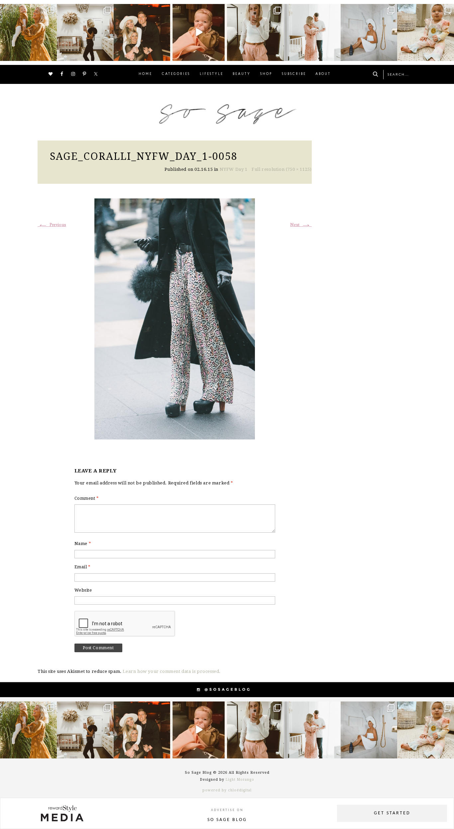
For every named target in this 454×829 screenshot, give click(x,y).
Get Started (392, 813)
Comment (86, 498)
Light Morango (240, 779)
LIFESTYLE (211, 74)
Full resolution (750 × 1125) (282, 169)
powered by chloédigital (227, 790)
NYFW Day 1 (234, 169)
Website (83, 590)
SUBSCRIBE (294, 74)
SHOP (266, 74)
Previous (52, 225)
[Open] (28, 32)
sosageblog (28, 10)
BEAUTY (242, 74)
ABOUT (323, 74)
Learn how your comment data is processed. (172, 671)
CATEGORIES (176, 74)
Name (82, 543)
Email (82, 566)
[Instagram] (51, 54)
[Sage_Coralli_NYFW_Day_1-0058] (174, 318)
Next (301, 225)
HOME (145, 74)
